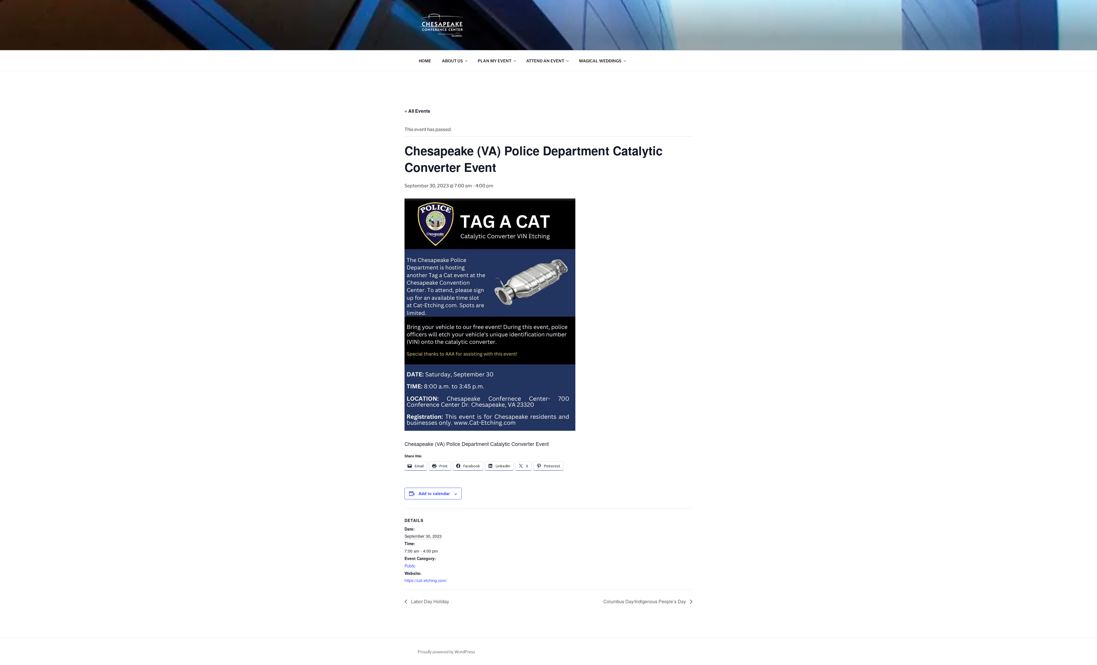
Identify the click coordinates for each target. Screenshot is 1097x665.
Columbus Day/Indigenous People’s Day (645, 601)
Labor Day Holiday (429, 601)
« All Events (417, 111)
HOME (425, 60)
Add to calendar (434, 493)
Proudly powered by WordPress (446, 651)
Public (410, 566)
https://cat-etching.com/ (426, 580)
